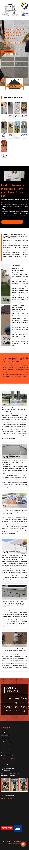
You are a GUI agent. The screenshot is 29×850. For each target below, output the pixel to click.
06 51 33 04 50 (14, 764)
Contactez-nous (17, 843)
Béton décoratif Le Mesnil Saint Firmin (25, 700)
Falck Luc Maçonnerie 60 (15, 841)
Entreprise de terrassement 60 (7, 741)
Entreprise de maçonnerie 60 (7, 755)
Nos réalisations (8, 51)
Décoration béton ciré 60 (6, 752)
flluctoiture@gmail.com (9, 795)
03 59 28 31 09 (7, 764)
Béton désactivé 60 (5, 735)
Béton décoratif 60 (5, 747)
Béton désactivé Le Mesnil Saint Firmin (25, 709)
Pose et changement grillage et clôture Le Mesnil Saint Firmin (17, 700)
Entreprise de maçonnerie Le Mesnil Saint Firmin (9, 699)
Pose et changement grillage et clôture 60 (10, 750)
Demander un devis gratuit (12, 222)
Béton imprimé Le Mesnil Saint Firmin (17, 708)
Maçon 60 (3, 732)
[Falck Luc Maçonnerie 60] (10, 9)
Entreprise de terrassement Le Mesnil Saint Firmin (9, 708)
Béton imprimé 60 (5, 738)
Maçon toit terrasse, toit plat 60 (7, 744)
